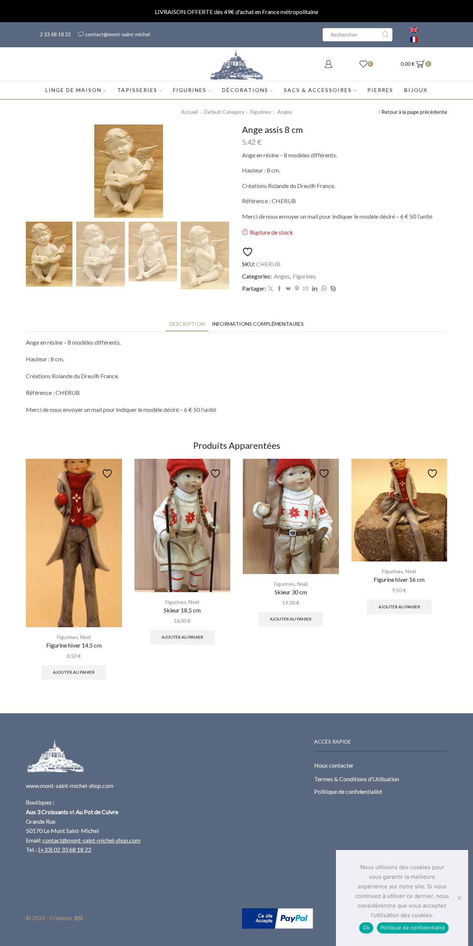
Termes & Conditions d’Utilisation (356, 778)
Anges (284, 112)
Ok (366, 927)
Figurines (190, 90)
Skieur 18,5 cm (182, 610)
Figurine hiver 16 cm (399, 579)
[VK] (288, 289)
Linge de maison (73, 90)
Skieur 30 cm (291, 591)
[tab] (187, 324)
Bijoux (416, 90)
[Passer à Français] (413, 39)
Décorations (245, 90)
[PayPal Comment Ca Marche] (277, 918)
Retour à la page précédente (414, 112)
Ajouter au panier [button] (74, 672)
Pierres (380, 90)
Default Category (224, 112)
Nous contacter (334, 765)
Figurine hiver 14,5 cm (74, 645)
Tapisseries (137, 90)
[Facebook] (279, 289)
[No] (459, 898)
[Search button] (386, 34)
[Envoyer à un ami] (305, 289)
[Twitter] (270, 289)
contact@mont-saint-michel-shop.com (91, 840)
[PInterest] (297, 289)
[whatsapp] (324, 289)
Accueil (189, 112)
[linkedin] (314, 289)
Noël (85, 637)
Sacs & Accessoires (318, 90)
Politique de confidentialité (348, 791)
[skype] (332, 289)
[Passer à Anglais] (413, 30)
